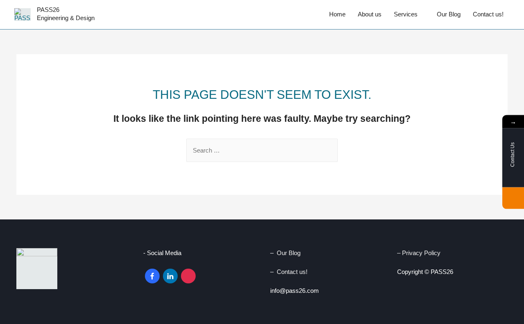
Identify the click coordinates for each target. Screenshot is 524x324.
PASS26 (48, 9)
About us (370, 14)
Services (406, 14)
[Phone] (513, 198)
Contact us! (488, 14)
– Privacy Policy (419, 252)
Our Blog (449, 14)
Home (337, 14)
